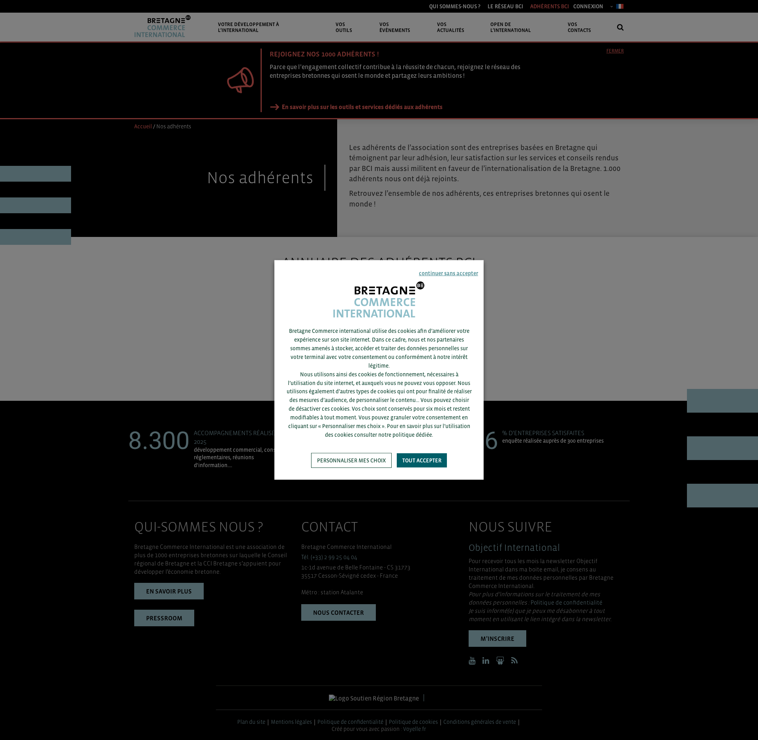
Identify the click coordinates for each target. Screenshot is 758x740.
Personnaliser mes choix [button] (351, 460)
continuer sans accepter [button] (448, 273)
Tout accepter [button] (421, 460)
